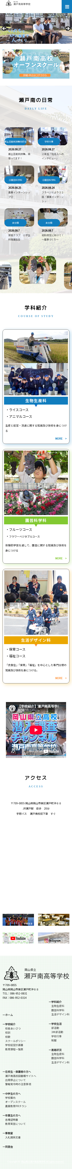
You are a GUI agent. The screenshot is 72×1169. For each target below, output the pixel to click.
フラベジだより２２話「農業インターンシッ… (53, 197)
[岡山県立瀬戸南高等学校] (17, 5)
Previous (4, 28)
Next (67, 28)
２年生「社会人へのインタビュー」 (53, 156)
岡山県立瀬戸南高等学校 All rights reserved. (42, 1161)
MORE (59, 438)
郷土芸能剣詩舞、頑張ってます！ (19, 156)
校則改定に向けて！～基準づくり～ (53, 237)
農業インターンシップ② (19, 194)
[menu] (66, 6)
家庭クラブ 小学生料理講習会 (19, 237)
